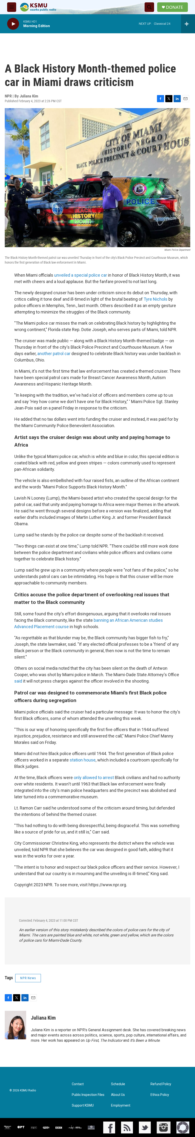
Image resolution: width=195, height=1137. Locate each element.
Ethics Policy (160, 1095)
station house (82, 759)
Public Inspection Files (88, 1095)
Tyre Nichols (155, 299)
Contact (78, 1084)
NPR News (28, 978)
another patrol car (53, 353)
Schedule (118, 1084)
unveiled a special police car (80, 275)
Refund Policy (161, 1084)
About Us (118, 1095)
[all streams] (188, 23)
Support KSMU (83, 1105)
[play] (13, 24)
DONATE (174, 7)
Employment (120, 1105)
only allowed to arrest (94, 777)
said (18, 681)
